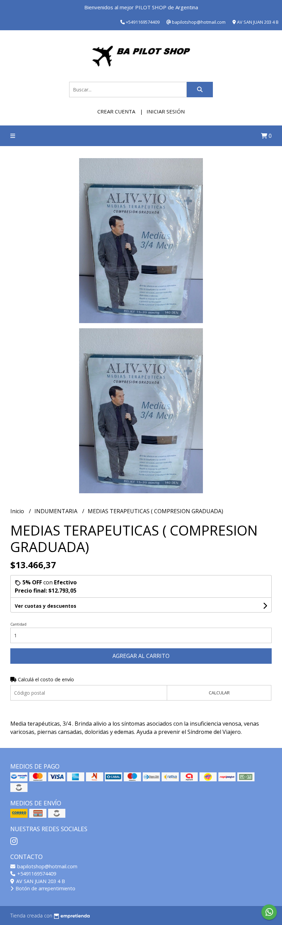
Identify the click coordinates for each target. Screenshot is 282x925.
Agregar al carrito (141, 656)
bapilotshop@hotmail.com (46, 866)
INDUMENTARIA (56, 511)
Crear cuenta (116, 111)
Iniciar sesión (166, 111)
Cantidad (18, 624)
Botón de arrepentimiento (44, 888)
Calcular (219, 693)
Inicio (17, 511)
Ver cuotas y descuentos (45, 606)
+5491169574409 (36, 873)
